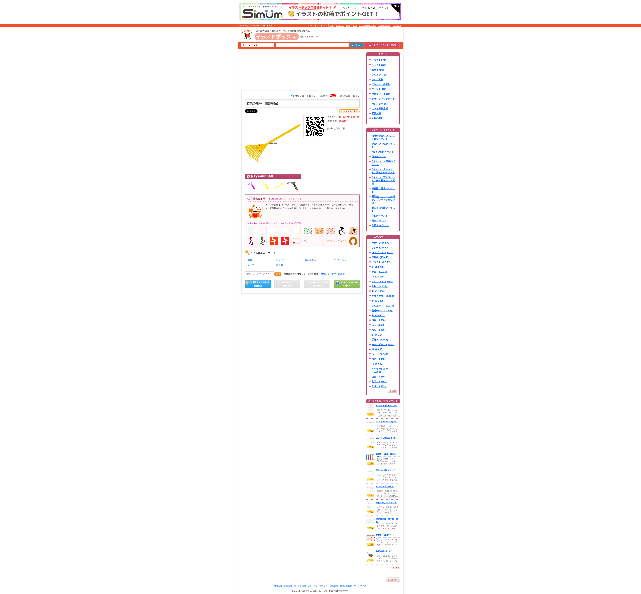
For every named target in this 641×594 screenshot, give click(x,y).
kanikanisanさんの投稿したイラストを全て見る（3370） (274, 223)
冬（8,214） (378, 334)
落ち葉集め (310, 260)
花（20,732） (379, 267)
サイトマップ (360, 586)
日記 (355, 25)
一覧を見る (392, 391)
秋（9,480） (378, 315)
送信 (278, 274)
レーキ (251, 265)
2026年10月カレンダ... (386, 438)
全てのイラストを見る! (383, 45)
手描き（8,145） (380, 339)
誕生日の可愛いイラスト (383, 209)
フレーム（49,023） (382, 247)
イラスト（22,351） (382, 262)
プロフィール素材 (381, 94)
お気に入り (349, 111)
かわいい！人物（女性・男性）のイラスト (383, 171)
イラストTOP (379, 60)
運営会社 (334, 586)
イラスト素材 (379, 65)
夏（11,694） (379, 291)
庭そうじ (280, 260)
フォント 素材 (379, 89)
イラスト (340, 25)
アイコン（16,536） (382, 281)
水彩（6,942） (379, 359)
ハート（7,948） (380, 354)
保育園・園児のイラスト (383, 190)
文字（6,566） (379, 381)
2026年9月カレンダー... (386, 422)
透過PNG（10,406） (382, 310)
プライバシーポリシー (318, 586)
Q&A (348, 25)
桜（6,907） (378, 363)
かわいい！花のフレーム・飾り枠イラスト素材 (383, 180)
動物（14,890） (380, 286)
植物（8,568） (379, 320)
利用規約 (278, 586)
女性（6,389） (379, 386)
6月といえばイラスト (383, 151)
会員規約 (288, 586)
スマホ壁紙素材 (380, 108)
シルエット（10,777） (383, 305)
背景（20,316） (380, 271)
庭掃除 (279, 265)
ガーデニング (339, 260)
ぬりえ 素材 (378, 69)
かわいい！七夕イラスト (383, 145)
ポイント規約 (300, 586)
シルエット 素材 (380, 74)
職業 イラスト (379, 220)
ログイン (397, 25)
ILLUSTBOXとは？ (367, 25)
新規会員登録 (384, 25)
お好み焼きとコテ (384, 551)
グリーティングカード (383, 98)
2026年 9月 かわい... (385, 486)
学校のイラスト (380, 215)
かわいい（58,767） (382, 242)
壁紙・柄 (376, 113)
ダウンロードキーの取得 (333, 274)
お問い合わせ (346, 586)
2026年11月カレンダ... (386, 470)
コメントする (294, 198)
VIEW (370, 414)
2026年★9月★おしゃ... (386, 405)
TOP (332, 25)
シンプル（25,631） (382, 252)
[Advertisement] (222, 79)
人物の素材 (377, 118)
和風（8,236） (379, 330)
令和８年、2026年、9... (386, 503)
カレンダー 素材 (380, 103)
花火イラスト (379, 156)
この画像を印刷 (347, 284)
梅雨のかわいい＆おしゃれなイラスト (383, 137)
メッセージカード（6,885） (381, 370)
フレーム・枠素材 (381, 84)
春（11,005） (379, 301)
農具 (250, 260)
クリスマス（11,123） (383, 296)
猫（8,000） (378, 349)
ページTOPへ (393, 579)
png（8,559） (379, 325)
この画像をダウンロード (258, 284)
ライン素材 (377, 79)
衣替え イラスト (380, 225)
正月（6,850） (379, 376)
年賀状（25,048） (381, 257)
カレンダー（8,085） (383, 344)
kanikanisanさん (277, 198)
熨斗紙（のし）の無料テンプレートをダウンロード (383, 199)
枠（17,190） (379, 276)
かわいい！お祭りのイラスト (383, 163)
